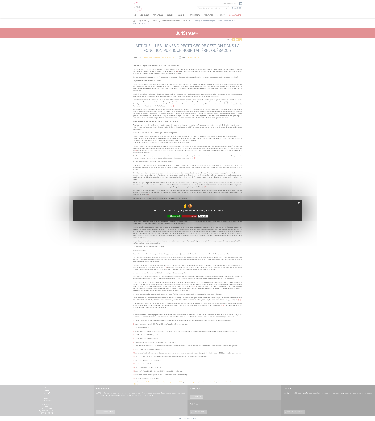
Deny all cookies (190, 216)
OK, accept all (175, 216)
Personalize (203, 216)
